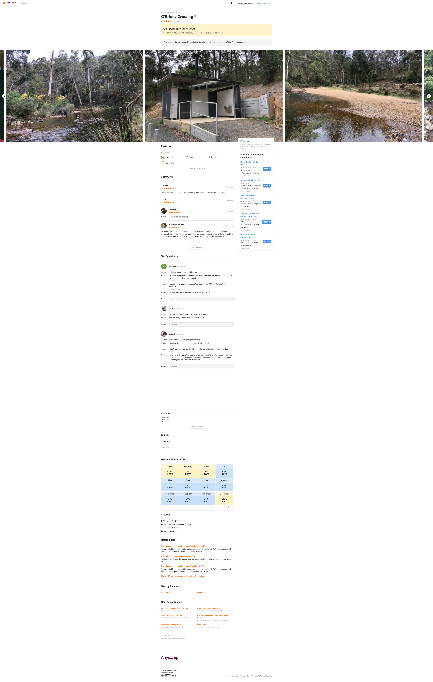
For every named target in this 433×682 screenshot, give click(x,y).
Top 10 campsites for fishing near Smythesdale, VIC (183, 546)
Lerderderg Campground (171, 615)
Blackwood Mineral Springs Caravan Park (212, 616)
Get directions (197, 426)
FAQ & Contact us (167, 672)
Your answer (174, 299)
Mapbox (164, 638)
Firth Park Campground (171, 625)
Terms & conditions (168, 676)
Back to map (167, 12)
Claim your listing (245, 3)
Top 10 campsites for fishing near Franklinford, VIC (182, 566)
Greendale (201, 592)
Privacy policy (166, 674)
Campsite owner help (169, 670)
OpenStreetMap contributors (177, 638)
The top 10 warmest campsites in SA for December (182, 576)
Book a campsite (263, 3)
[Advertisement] (197, 391)
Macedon (178, 12)
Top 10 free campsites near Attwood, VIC (178, 556)
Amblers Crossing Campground (174, 608)
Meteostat (231, 507)
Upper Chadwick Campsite (208, 608)
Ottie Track (201, 625)
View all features (197, 168)
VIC (173, 12)
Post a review (197, 247)
